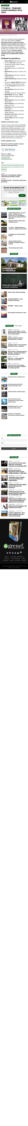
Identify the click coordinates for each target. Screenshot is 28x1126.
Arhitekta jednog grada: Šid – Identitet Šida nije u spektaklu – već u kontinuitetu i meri (17, 493)
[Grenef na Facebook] (7, 553)
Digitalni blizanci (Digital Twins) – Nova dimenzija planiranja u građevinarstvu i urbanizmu (17, 500)
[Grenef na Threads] (21, 552)
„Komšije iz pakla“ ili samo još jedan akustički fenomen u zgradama (17, 345)
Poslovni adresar (15, 558)
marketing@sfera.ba (6, 159)
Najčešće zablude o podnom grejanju (16, 391)
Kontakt (24, 560)
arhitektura (12, 165)
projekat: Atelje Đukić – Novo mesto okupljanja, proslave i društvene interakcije (17, 514)
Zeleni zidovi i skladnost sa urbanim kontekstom (10, 286)
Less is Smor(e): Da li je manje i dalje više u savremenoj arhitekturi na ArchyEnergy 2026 (17, 366)
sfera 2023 (20, 165)
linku (17, 122)
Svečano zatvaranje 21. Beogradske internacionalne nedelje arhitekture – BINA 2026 (17, 471)
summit (4, 169)
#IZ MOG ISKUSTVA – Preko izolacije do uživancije (15, 299)
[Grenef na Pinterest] (10, 553)
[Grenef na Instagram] (13, 553)
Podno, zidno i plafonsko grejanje (16, 292)
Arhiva (11, 560)
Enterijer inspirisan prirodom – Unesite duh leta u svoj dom (16, 338)
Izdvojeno (17, 560)
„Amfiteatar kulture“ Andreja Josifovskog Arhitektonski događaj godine (16, 479)
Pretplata (5, 560)
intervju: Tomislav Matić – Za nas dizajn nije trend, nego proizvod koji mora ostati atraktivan (17, 332)
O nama (23, 558)
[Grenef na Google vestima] (15, 553)
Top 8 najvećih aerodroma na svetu (17, 312)
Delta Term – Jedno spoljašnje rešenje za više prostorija (16, 359)
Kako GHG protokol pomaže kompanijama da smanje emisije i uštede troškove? (15, 400)
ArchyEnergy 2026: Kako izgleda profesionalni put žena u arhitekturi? (17, 486)
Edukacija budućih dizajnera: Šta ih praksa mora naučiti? (18, 506)
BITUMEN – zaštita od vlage (15, 306)
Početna (7, 556)
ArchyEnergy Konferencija (16, 556)
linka (16, 145)
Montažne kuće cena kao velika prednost (9, 270)
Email (2, 443)
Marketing (6, 558)
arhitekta (4, 165)
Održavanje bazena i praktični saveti (16, 376)
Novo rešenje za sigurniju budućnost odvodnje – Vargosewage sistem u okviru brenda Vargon (17, 353)
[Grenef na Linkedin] (18, 553)
